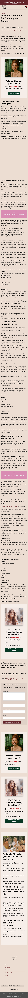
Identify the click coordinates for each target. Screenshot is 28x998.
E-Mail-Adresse (6, 709)
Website (4, 715)
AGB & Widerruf (21, 994)
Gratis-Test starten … (19, 31)
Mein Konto (7, 967)
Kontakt (6, 975)
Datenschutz (13, 994)
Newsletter (22, 993)
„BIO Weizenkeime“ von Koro (10, 506)
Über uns (7, 970)
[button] (22, 7)
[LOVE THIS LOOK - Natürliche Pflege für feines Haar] (4, 7)
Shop (6, 964)
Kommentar (6, 691)
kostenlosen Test (5, 29)
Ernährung (3, 13)
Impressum (6, 994)
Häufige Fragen (8, 972)
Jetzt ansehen (14, 3)
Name (4, 703)
